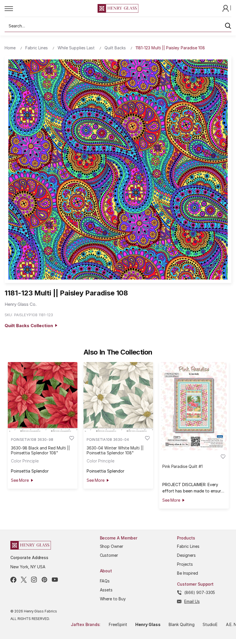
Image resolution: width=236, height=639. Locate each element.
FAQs (105, 580)
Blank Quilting (181, 624)
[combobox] (118, 26)
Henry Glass (148, 624)
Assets (106, 589)
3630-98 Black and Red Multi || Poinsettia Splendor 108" (40, 450)
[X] (24, 580)
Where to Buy (113, 598)
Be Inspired (187, 573)
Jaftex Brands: (85, 624)
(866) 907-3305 (199, 592)
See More (20, 480)
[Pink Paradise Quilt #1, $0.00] (194, 406)
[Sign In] (226, 7)
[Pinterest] (44, 580)
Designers (186, 555)
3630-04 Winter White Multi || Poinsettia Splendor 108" (115, 450)
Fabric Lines (188, 546)
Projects (185, 564)
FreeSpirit (118, 624)
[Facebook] (13, 580)
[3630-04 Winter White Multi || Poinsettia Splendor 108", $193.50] (118, 397)
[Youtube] (55, 580)
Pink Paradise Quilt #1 (182, 466)
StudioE (210, 624)
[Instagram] (34, 580)
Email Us (192, 601)
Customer (109, 555)
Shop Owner (111, 546)
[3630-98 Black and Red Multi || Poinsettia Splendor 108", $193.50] (42, 397)
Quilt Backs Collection (30, 325)
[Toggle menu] (51, 8)
